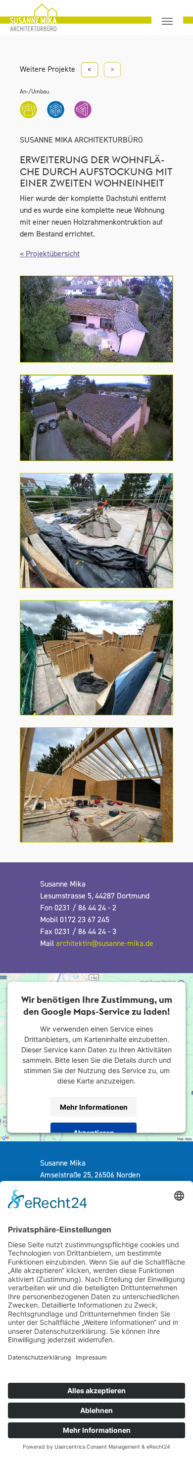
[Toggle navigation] (167, 21)
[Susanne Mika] (24, 17)
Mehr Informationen (94, 1106)
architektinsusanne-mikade (104, 943)
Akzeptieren (93, 1132)
